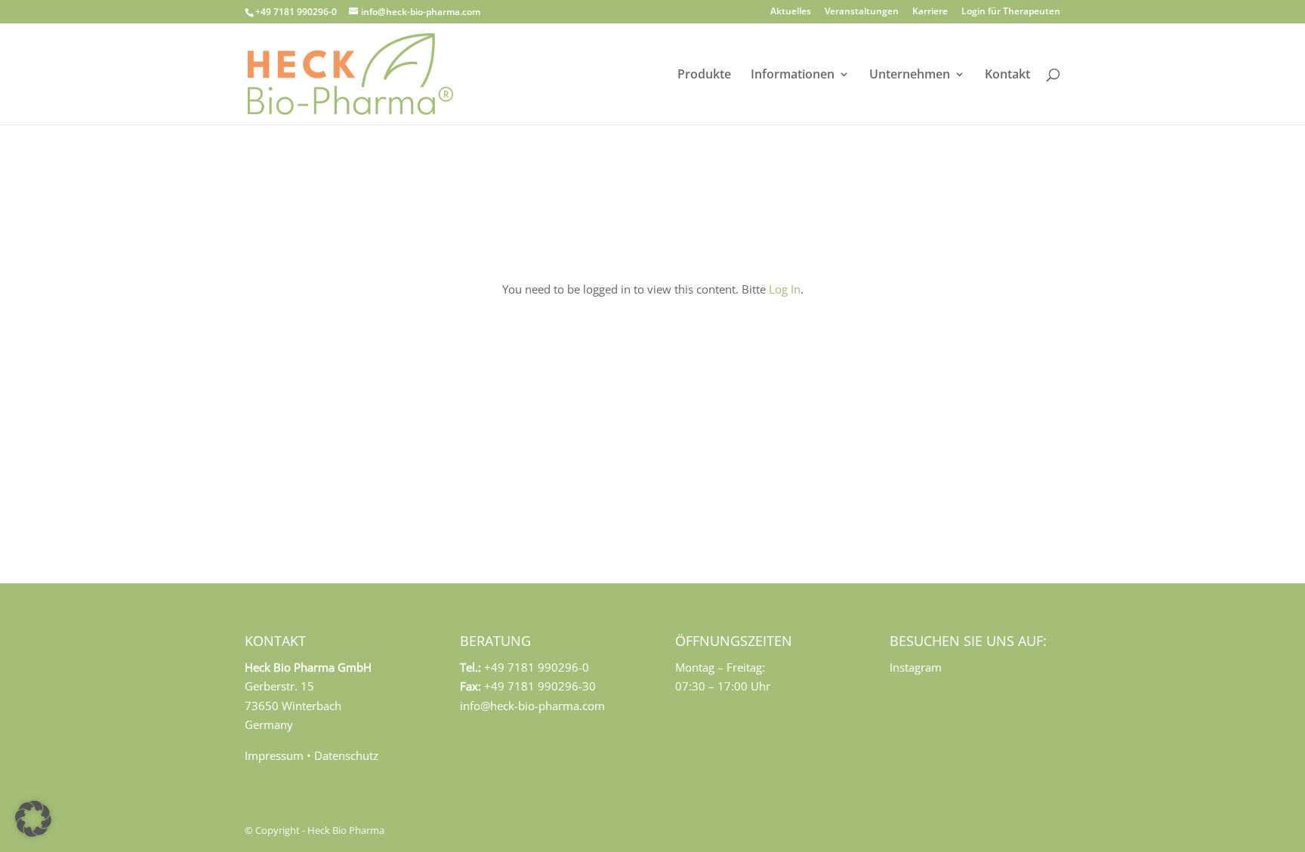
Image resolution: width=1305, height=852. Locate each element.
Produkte (704, 75)
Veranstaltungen (862, 12)
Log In (785, 289)
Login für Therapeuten (1010, 12)
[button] (33, 819)
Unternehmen (909, 75)
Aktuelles (790, 12)
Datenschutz (346, 755)
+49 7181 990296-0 (296, 11)
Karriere (930, 12)
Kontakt (1007, 75)
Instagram (916, 667)
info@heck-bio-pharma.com (532, 705)
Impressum (274, 755)
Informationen (793, 75)
